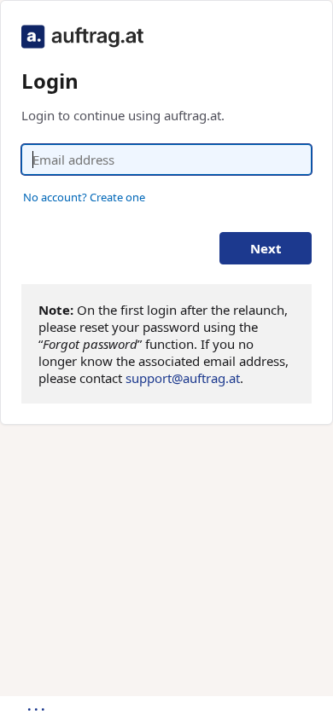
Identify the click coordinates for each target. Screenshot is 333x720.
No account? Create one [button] (84, 197)
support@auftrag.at (183, 377)
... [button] (37, 705)
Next (266, 248)
